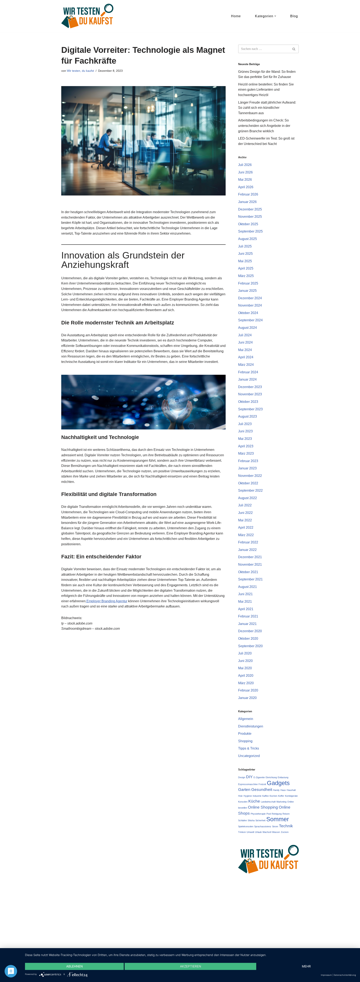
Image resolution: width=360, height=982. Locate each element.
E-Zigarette (259, 777)
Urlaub (258, 832)
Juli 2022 (245, 505)
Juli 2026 (245, 165)
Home (236, 16)
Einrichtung (271, 777)
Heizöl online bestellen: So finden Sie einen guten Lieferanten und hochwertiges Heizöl (266, 90)
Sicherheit (260, 820)
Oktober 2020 (248, 638)
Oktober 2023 (248, 401)
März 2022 (246, 535)
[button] (275, 16)
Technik (286, 826)
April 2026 (245, 187)
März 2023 (246, 453)
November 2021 (250, 564)
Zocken (285, 832)
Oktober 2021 (248, 572)
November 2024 (250, 305)
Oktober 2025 (248, 224)
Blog (294, 16)
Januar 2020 (247, 698)
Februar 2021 (248, 616)
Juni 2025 (245, 253)
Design (241, 777)
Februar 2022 (248, 542)
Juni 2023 (245, 431)
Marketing (281, 801)
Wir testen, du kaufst (80, 70)
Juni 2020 (245, 661)
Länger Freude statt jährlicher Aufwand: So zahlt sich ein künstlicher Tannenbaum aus (267, 108)
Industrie (257, 796)
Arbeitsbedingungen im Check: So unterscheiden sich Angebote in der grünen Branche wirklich (264, 126)
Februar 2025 (248, 283)
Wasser (276, 832)
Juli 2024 (245, 335)
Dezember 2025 (250, 209)
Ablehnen (74, 966)
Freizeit (262, 784)
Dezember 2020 (250, 631)
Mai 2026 (245, 179)
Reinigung (277, 814)
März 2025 (246, 276)
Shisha (251, 820)
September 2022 (250, 490)
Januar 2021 (247, 624)
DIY (249, 777)
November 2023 (250, 394)
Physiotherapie (258, 814)
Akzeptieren (190, 966)
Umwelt (250, 832)
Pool (268, 814)
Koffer (281, 796)
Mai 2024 (245, 350)
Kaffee (265, 796)
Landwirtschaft (268, 801)
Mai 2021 (245, 601)
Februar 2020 (248, 690)
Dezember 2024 (250, 298)
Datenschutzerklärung (345, 975)
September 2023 (250, 409)
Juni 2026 (245, 172)
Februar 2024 (248, 372)
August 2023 (247, 416)
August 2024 (247, 327)
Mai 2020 (245, 668)
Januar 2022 (247, 550)
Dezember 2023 (250, 387)
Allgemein (245, 719)
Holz (240, 796)
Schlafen (242, 820)
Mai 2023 (245, 438)
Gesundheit (261, 789)
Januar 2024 (247, 379)
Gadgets (278, 782)
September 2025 (250, 231)
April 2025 (245, 268)
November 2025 (250, 216)
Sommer (277, 819)
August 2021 (247, 587)
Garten (244, 789)
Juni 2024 (245, 342)
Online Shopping (263, 807)
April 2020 (245, 675)
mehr (306, 966)
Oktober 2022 (248, 483)
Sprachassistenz (262, 826)
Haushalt (291, 790)
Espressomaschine (248, 784)
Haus (283, 790)
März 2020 (246, 683)
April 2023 (245, 446)
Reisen (286, 814)
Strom (275, 826)
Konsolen (243, 801)
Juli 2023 (245, 424)
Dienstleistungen (250, 726)
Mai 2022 (245, 520)
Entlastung (283, 777)
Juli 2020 (245, 653)
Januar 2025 (247, 290)
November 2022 (250, 475)
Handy (276, 790)
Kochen (273, 796)
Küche (254, 801)
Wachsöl (266, 832)
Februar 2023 (248, 461)
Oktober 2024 (248, 313)
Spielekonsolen (245, 826)
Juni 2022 (245, 512)
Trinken (242, 832)
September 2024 (250, 320)
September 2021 (250, 579)
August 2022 (247, 498)
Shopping (245, 741)
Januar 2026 (247, 202)
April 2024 (245, 357)
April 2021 (245, 609)
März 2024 (246, 364)
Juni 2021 (245, 594)
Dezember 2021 (250, 557)
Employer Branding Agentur (106, 601)
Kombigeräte (291, 796)
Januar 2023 (247, 468)
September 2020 (250, 646)
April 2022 (245, 527)
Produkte (244, 733)
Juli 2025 (245, 246)
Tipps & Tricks (248, 748)
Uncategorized (249, 756)
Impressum (326, 975)
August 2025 (247, 239)
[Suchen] (294, 49)
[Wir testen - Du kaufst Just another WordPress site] (87, 16)
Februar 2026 (248, 194)
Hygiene (248, 796)
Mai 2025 (245, 261)
